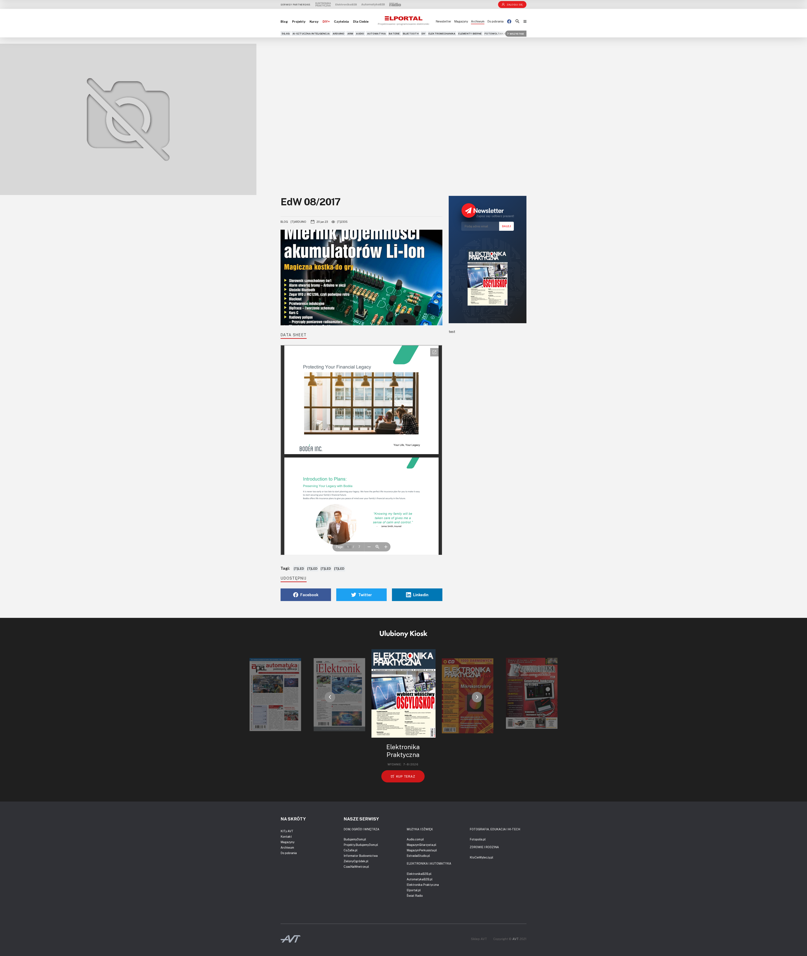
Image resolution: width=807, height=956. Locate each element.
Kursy (314, 21)
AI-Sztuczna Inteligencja (311, 33)
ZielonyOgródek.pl (356, 861)
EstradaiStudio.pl (418, 855)
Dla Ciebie (361, 21)
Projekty (298, 21)
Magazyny (461, 21)
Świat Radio (415, 895)
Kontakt (286, 836)
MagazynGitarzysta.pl (421, 845)
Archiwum (477, 21)
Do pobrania (495, 21)
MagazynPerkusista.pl (422, 850)
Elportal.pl (414, 890)
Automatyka (376, 33)
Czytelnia (341, 21)
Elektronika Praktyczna (423, 884)
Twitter (365, 594)
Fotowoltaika (495, 33)
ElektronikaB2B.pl (419, 874)
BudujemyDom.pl (355, 839)
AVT (515, 939)
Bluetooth (411, 33)
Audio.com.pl (415, 839)
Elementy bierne (470, 33)
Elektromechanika (442, 33)
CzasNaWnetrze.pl (356, 866)
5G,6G (286, 33)
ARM (350, 33)
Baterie (394, 33)
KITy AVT (287, 831)
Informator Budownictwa (361, 855)
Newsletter (443, 21)
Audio (360, 33)
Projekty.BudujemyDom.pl (361, 845)
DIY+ (326, 21)
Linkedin (421, 594)
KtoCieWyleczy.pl (481, 857)
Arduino (338, 33)
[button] (330, 697)
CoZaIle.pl (350, 850)
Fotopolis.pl (478, 839)
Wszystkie (517, 33)
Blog (284, 21)
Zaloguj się (515, 4)
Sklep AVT (479, 938)
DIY (424, 33)
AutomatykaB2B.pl (420, 879)
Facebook (309, 594)
